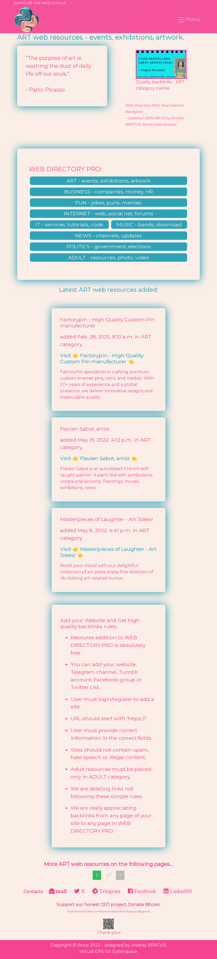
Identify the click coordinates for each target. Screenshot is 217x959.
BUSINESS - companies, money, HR (108, 191)
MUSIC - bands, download (149, 224)
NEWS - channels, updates (108, 235)
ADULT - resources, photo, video (108, 257)
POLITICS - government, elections (108, 246)
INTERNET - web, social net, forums (108, 213)
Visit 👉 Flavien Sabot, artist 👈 (98, 458)
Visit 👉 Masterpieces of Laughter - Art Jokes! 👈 (108, 552)
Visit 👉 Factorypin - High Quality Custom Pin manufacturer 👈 (101, 358)
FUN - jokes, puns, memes (108, 202)
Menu (192, 19)
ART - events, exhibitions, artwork (108, 181)
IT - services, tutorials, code (69, 224)
